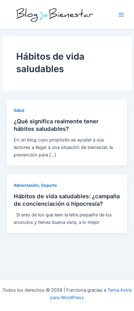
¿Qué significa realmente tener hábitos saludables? (56, 125)
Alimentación (26, 185)
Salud (19, 110)
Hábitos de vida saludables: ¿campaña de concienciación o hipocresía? (67, 200)
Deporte (49, 185)
